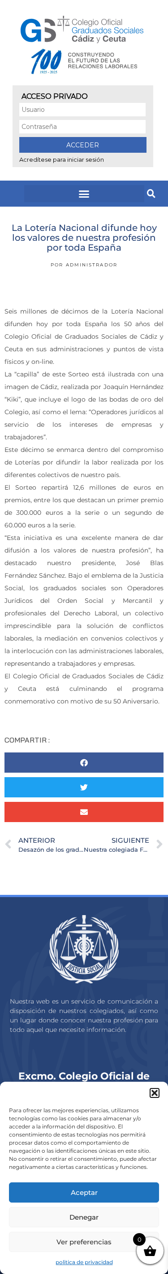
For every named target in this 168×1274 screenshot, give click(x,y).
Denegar (84, 1217)
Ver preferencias (84, 1242)
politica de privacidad (84, 1262)
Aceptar (84, 1192)
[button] (154, 1092)
